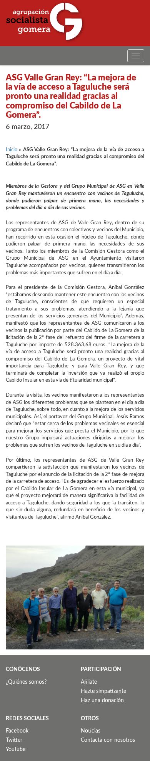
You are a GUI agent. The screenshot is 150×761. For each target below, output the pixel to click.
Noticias (90, 731)
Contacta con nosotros (108, 740)
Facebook (17, 731)
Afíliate (89, 682)
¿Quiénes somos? (26, 682)
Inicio (11, 149)
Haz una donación (102, 700)
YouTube (15, 749)
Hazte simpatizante (103, 691)
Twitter (14, 740)
